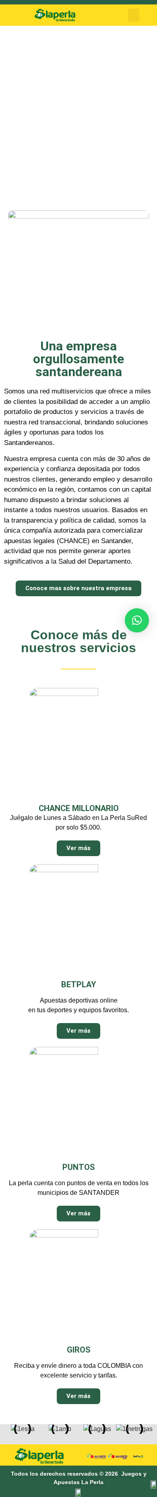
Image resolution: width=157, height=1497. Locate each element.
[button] (133, 15)
